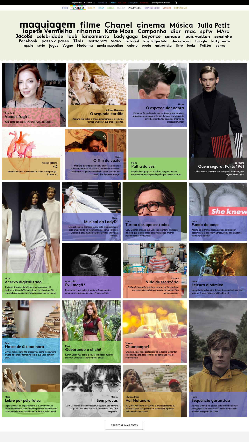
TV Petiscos (77, 8)
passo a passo (55, 41)
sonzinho (223, 36)
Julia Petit (213, 25)
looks (191, 45)
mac (190, 31)
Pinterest (144, 2)
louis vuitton (197, 36)
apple (28, 45)
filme (90, 25)
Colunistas (180, 8)
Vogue (67, 45)
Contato (88, 2)
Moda (110, 8)
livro (179, 45)
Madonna (85, 45)
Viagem (167, 8)
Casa (101, 8)
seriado (172, 36)
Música (121, 8)
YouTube (122, 2)
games (220, 45)
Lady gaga (126, 36)
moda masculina (110, 45)
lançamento (95, 36)
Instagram (133, 2)
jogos (53, 45)
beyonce (151, 36)
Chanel (118, 25)
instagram (97, 41)
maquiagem (47, 24)
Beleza (91, 8)
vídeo (116, 41)
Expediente (77, 2)
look (72, 36)
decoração (181, 41)
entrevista (163, 45)
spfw (206, 31)
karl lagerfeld (155, 41)
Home (65, 8)
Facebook (102, 2)
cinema (151, 25)
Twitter (113, 2)
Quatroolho (152, 8)
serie (41, 45)
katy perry (220, 41)
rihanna (88, 31)
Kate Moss (119, 31)
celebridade (50, 36)
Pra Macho (134, 8)
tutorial (132, 41)
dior (176, 31)
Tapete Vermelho (47, 31)
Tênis (78, 41)
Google (201, 41)
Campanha (152, 31)
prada (146, 45)
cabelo (132, 45)
